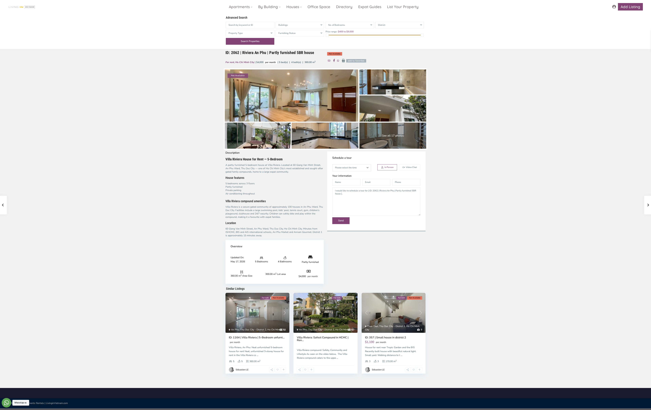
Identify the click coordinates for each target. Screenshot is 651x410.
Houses (292, 6)
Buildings (283, 25)
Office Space (319, 6)
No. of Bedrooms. (336, 25)
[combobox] (399, 25)
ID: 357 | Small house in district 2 (385, 337)
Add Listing (630, 6)
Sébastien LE (242, 369)
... (257, 355)
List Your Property (403, 6)
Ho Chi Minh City (244, 62)
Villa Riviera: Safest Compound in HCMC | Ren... (322, 339)
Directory (344, 6)
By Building (268, 6)
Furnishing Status (286, 33)
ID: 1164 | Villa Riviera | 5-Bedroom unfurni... (257, 337)
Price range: (331, 31)
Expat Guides (369, 6)
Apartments (239, 6)
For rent (229, 62)
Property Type (236, 33)
